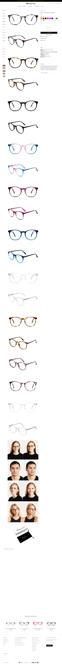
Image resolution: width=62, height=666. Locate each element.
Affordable (4, 642)
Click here (55, 69)
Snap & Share (34, 645)
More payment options (49, 34)
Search (53, 3)
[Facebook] (3, 655)
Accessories (36, 6)
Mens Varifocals (5, 639)
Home (19, 6)
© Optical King (6, 662)
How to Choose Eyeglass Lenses (19, 645)
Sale (4, 645)
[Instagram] (5, 655)
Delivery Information (35, 639)
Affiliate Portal (34, 646)
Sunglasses (30, 6)
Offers (4, 643)
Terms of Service (34, 649)
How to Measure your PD (18, 639)
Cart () (58, 3)
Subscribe (49, 645)
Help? (42, 6)
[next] (59, 624)
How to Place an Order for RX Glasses (20, 643)
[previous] (3, 624)
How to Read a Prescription (18, 642)
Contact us (33, 650)
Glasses (24, 6)
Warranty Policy (34, 642)
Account (49, 3)
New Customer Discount (35, 643)
